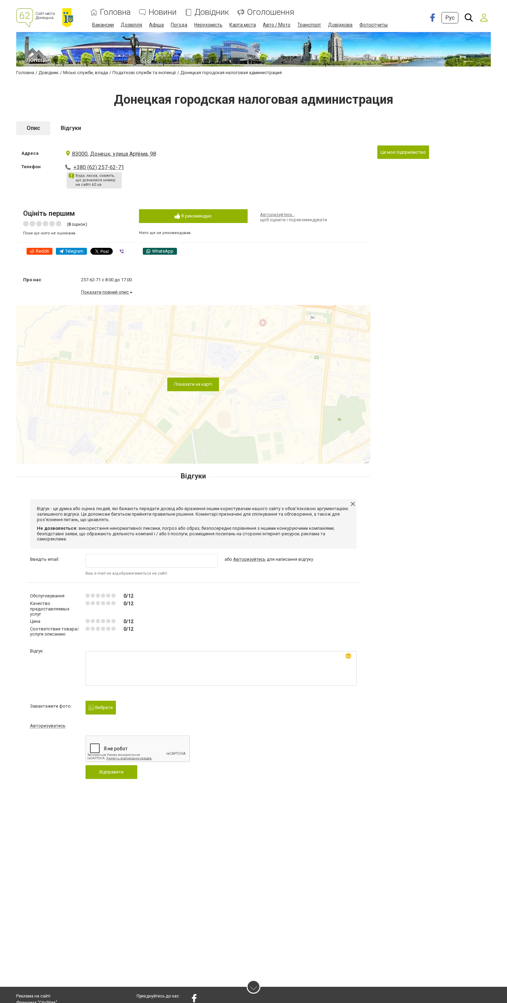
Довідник (212, 12)
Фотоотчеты (373, 25)
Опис (33, 128)
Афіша (156, 25)
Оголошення (270, 12)
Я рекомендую (196, 216)
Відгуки (71, 128)
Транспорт (309, 25)
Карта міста (242, 25)
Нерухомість (208, 25)
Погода (179, 25)
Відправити (111, 771)
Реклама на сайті (33, 996)
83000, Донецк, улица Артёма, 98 (114, 154)
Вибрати (103, 707)
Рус (450, 17)
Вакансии (103, 25)
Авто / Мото (276, 25)
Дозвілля (131, 25)
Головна (115, 12)
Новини (163, 12)
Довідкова (340, 25)
